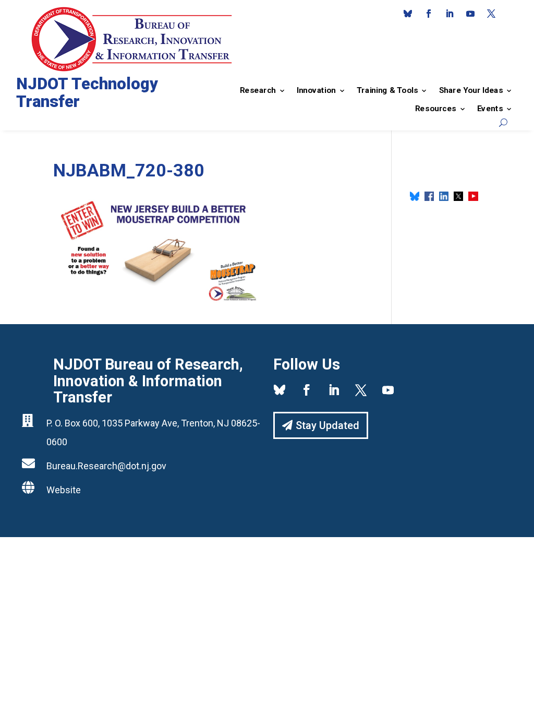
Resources (435, 108)
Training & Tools (387, 90)
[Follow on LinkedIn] (449, 13)
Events (490, 108)
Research (258, 90)
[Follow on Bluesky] (407, 13)
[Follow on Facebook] (428, 13)
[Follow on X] (491, 13)
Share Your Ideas (471, 90)
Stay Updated (327, 425)
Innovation (316, 90)
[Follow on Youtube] (470, 13)
